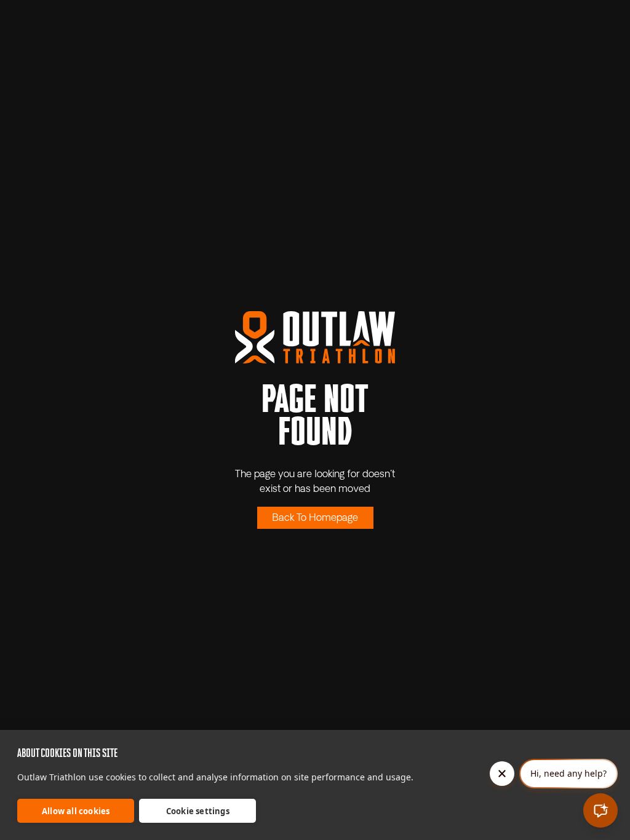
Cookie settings (197, 811)
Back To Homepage (315, 518)
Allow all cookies (76, 811)
